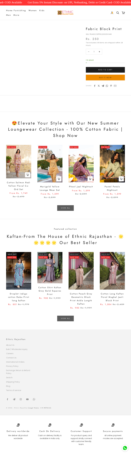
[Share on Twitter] (98, 86)
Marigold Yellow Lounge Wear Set (50, 188)
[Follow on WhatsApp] (34, 399)
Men (8, 15)
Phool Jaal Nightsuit (81, 186)
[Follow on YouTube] (27, 399)
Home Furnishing (16, 10)
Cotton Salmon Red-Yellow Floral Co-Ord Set (19, 186)
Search (9, 377)
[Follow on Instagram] (20, 399)
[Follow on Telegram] (14, 399)
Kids (41, 10)
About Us (10, 345)
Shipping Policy (13, 382)
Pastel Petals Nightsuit (112, 188)
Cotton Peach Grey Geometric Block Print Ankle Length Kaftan (81, 298)
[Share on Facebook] (94, 86)
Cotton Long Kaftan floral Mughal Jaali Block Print (112, 297)
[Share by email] (115, 86)
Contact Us (11, 357)
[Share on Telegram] (103, 86)
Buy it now (105, 77)
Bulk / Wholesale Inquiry (17, 349)
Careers (9, 353)
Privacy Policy (12, 366)
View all (65, 208)
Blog (8, 386)
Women (33, 10)
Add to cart (105, 70)
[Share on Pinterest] (111, 86)
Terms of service (13, 390)
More (16, 15)
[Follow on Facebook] (7, 399)
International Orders (15, 362)
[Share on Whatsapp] (107, 86)
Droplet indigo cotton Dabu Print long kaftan (18, 297)
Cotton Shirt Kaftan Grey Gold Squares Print (49, 291)
